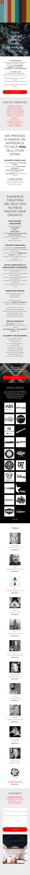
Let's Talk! (15, 92)
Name (5, 809)
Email (5, 813)
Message (6, 818)
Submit (15, 829)
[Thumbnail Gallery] (9, 408)
